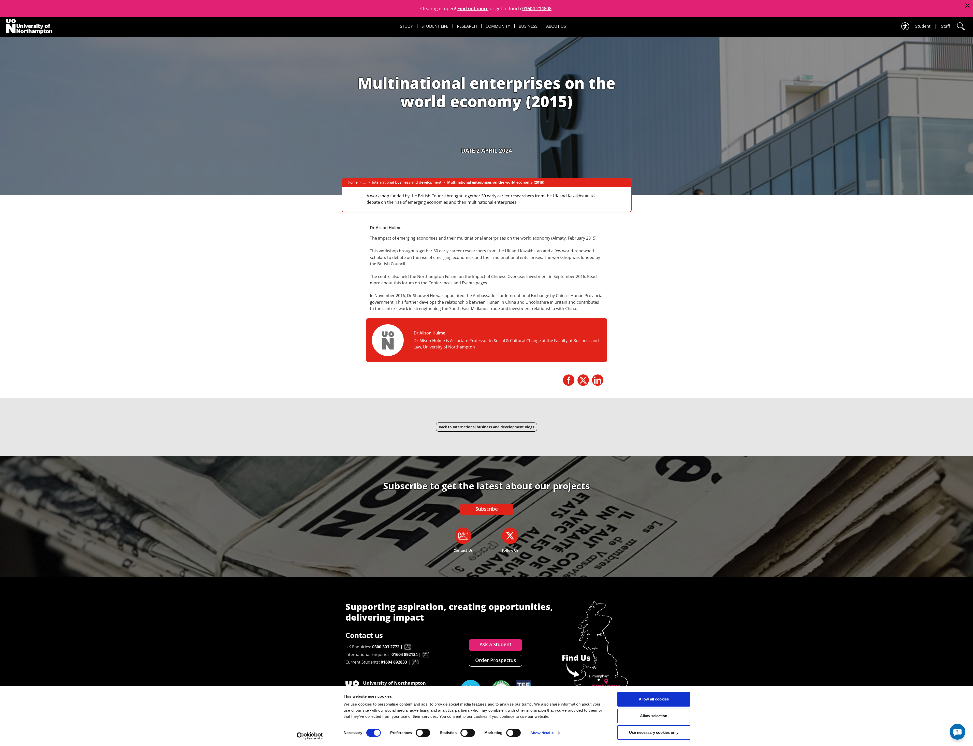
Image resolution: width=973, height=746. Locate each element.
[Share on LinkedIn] (597, 380)
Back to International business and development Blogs (486, 427)
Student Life (435, 26)
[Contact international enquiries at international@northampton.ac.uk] (426, 655)
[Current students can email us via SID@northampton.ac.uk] (415, 662)
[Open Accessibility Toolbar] (904, 26)
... (364, 182)
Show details (542, 733)
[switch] (423, 733)
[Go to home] (29, 26)
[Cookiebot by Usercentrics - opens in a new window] (309, 736)
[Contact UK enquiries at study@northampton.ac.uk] (407, 647)
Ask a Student (495, 644)
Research (467, 26)
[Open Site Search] (960, 26)
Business (528, 26)
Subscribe (486, 509)
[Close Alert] (967, 5)
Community (498, 26)
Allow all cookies (654, 699)
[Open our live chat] (957, 732)
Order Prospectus (495, 660)
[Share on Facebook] (568, 380)
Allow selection (653, 716)
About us (556, 26)
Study (406, 26)
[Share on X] (583, 380)
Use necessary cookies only (653, 732)
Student (923, 26)
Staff (945, 26)
